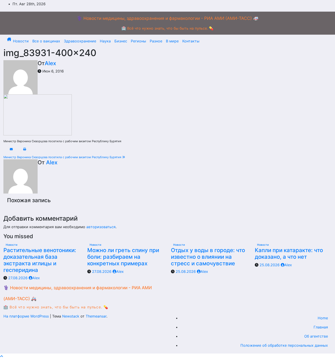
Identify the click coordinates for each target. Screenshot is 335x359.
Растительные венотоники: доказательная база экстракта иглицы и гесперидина (39, 260)
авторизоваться (101, 227)
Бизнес (120, 41)
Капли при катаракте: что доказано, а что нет (289, 253)
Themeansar (96, 316)
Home (323, 318)
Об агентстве (316, 336)
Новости (21, 41)
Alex (50, 63)
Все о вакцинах (46, 41)
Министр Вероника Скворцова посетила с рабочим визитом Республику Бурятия (62, 157)
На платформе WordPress (26, 316)
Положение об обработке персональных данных (284, 345)
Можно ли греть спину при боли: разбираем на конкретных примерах (123, 257)
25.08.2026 (186, 271)
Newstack (70, 316)
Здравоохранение (80, 41)
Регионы (138, 41)
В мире (172, 41)
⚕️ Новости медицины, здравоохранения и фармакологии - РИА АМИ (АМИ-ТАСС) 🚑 (167, 18)
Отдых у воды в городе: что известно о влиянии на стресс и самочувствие (208, 257)
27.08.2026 (18, 278)
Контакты (190, 41)
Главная (321, 327)
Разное (156, 41)
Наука (105, 41)
